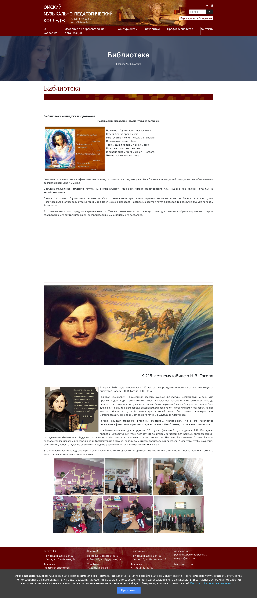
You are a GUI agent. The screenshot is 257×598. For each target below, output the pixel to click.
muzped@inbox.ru (184, 558)
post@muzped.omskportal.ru (190, 554)
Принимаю (128, 590)
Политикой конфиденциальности (213, 583)
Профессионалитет (180, 28)
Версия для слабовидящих (196, 18)
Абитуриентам (128, 28)
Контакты (206, 28)
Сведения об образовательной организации (85, 31)
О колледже (50, 31)
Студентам (152, 28)
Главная (121, 63)
